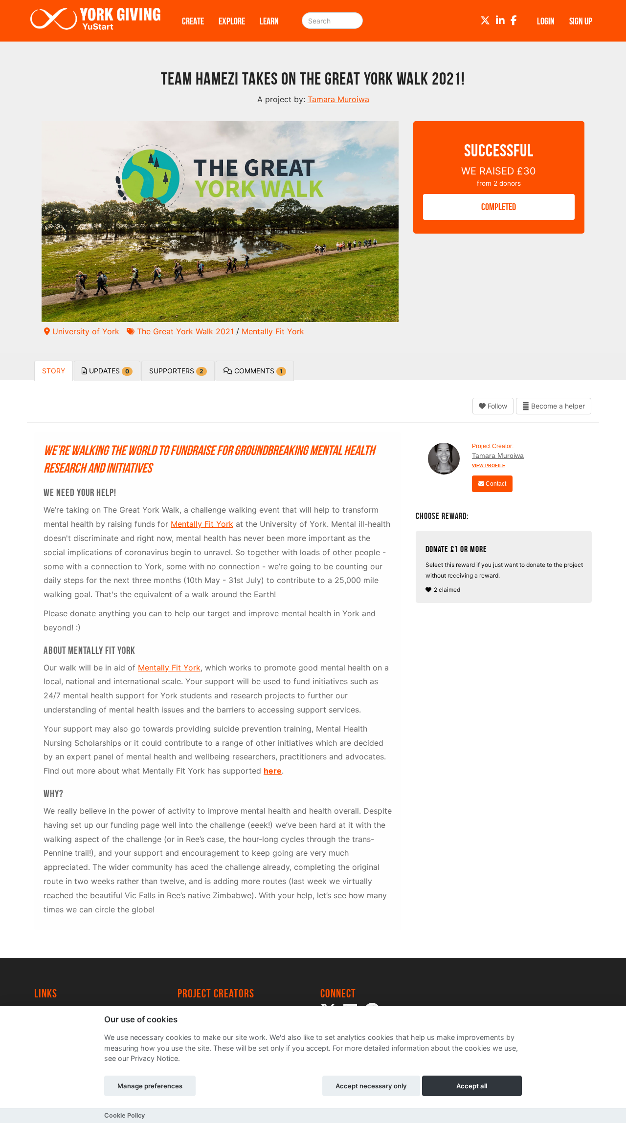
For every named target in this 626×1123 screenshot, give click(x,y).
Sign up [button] (580, 21)
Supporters (176, 371)
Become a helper (557, 406)
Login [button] (546, 21)
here (273, 771)
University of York (84, 331)
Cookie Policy (124, 1115)
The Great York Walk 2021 (184, 331)
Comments (257, 371)
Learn (269, 21)
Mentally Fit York (273, 331)
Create (193, 21)
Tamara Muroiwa (498, 455)
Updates (108, 371)
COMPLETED (498, 206)
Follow (496, 406)
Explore (232, 21)
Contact (495, 483)
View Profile (488, 465)
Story (53, 371)
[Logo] (95, 21)
